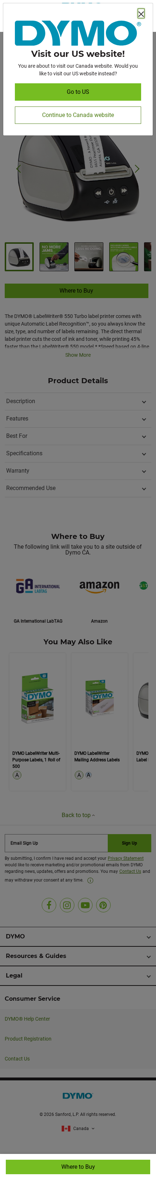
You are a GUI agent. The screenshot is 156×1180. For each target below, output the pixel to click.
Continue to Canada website (78, 115)
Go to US (78, 91)
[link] (78, 35)
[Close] (141, 13)
